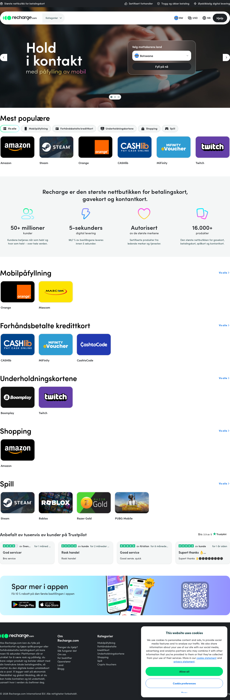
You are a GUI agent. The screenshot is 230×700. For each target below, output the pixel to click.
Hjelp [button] (220, 18)
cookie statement (207, 658)
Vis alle (223, 272)
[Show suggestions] (187, 56)
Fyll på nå (161, 66)
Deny (184, 692)
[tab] (9, 128)
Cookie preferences (184, 683)
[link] (24, 604)
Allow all (184, 671)
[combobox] (162, 56)
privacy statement (184, 661)
